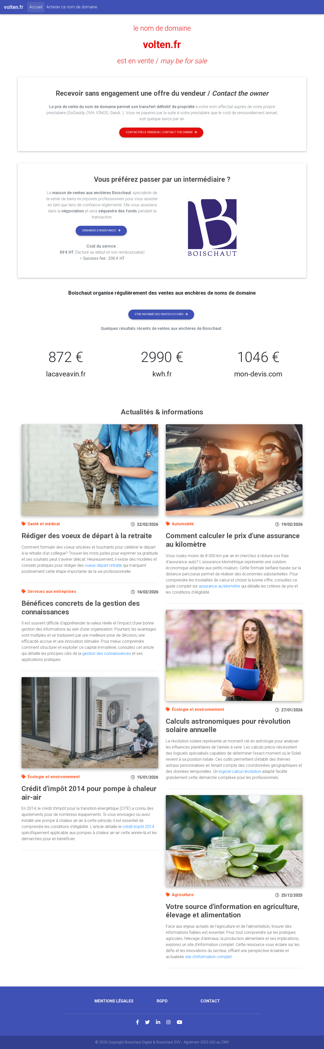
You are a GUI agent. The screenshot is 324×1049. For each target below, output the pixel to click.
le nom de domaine (162, 28)
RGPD (162, 1001)
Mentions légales (113, 1001)
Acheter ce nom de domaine (71, 7)
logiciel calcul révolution (240, 771)
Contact (210, 1001)
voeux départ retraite (103, 565)
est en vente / (162, 61)
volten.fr (162, 45)
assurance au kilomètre (219, 586)
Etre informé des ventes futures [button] (159, 314)
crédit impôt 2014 (138, 826)
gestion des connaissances (106, 653)
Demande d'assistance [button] (99, 230)
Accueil (36, 6)
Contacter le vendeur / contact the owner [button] (159, 132)
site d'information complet (208, 956)
